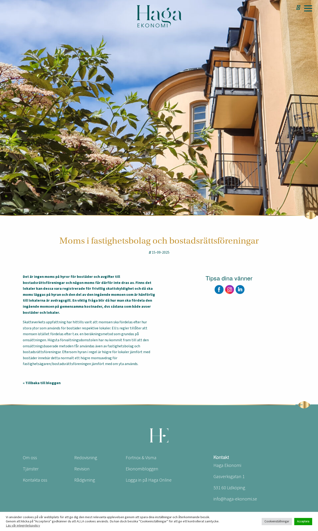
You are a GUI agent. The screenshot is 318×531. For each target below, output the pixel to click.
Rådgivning (84, 480)
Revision (82, 469)
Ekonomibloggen (142, 469)
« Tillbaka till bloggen (42, 383)
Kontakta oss (35, 480)
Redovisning (85, 458)
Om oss (30, 458)
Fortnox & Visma (141, 458)
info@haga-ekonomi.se (235, 499)
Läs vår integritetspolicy (23, 526)
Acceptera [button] (303, 521)
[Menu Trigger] (308, 8)
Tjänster (31, 469)
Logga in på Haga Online (149, 480)
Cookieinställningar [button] (276, 521)
